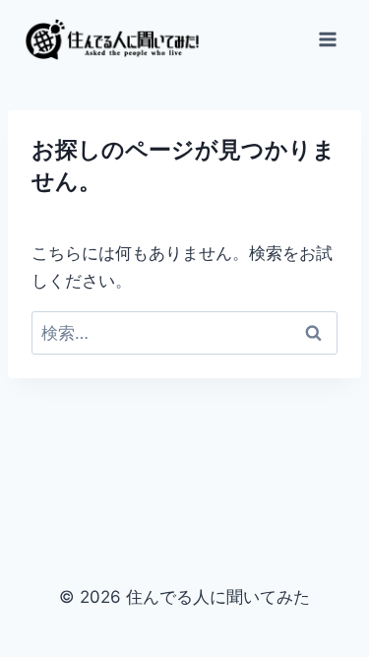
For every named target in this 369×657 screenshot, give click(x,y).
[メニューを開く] (327, 39)
